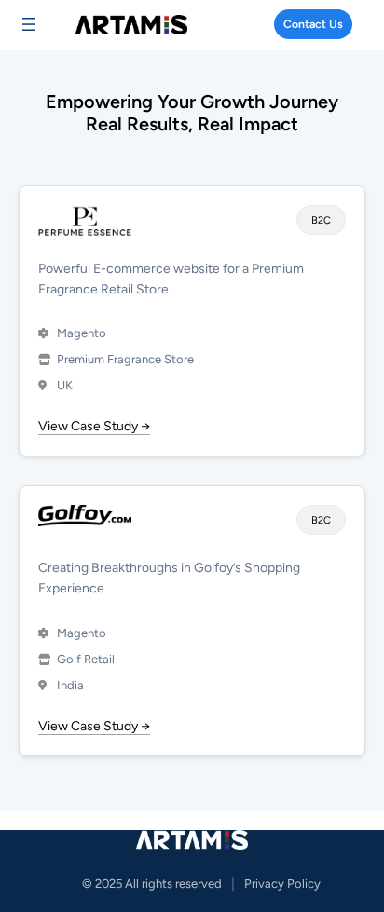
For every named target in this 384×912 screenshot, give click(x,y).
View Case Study (94, 427)
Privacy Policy (282, 884)
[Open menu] (29, 24)
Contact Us (313, 24)
